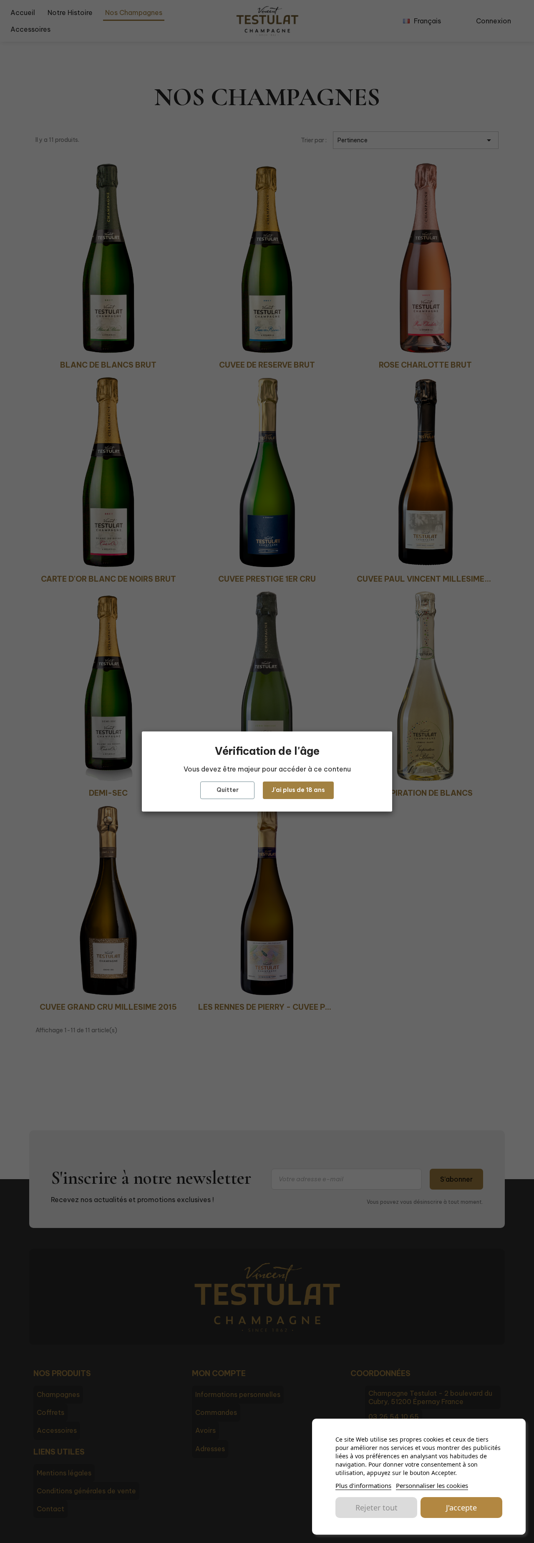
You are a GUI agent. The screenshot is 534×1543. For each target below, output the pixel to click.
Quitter (228, 790)
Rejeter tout (376, 1508)
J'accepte (461, 1508)
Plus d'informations (363, 1485)
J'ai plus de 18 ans (298, 790)
